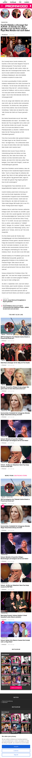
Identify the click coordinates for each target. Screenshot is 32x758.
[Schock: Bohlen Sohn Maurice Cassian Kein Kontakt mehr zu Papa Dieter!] (16, 629)
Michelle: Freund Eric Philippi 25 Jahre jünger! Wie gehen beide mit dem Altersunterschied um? (28, 14)
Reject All (16, 754)
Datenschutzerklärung (7, 701)
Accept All (16, 746)
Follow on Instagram (16, 687)
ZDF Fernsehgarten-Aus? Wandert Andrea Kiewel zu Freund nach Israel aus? (5, 14)
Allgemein (3, 334)
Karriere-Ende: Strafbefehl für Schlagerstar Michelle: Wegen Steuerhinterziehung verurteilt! (15, 413)
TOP (20, 2)
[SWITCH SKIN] (30, 5)
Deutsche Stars (10, 334)
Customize (16, 750)
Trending (2, 394)
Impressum (5, 702)
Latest (5, 2)
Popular (13, 2)
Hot (2, 344)
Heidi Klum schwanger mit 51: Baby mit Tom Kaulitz (16, 15)
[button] (6, 660)
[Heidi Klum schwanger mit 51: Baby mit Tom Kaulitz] (16, 352)
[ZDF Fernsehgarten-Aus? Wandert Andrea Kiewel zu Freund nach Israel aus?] (16, 326)
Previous (0, 13)
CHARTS (26, 2)
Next (31, 13)
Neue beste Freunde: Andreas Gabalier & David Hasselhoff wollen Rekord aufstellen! (14, 616)
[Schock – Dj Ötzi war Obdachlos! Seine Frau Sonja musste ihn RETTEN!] (16, 454)
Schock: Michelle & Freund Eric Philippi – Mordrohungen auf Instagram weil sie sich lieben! (14, 439)
